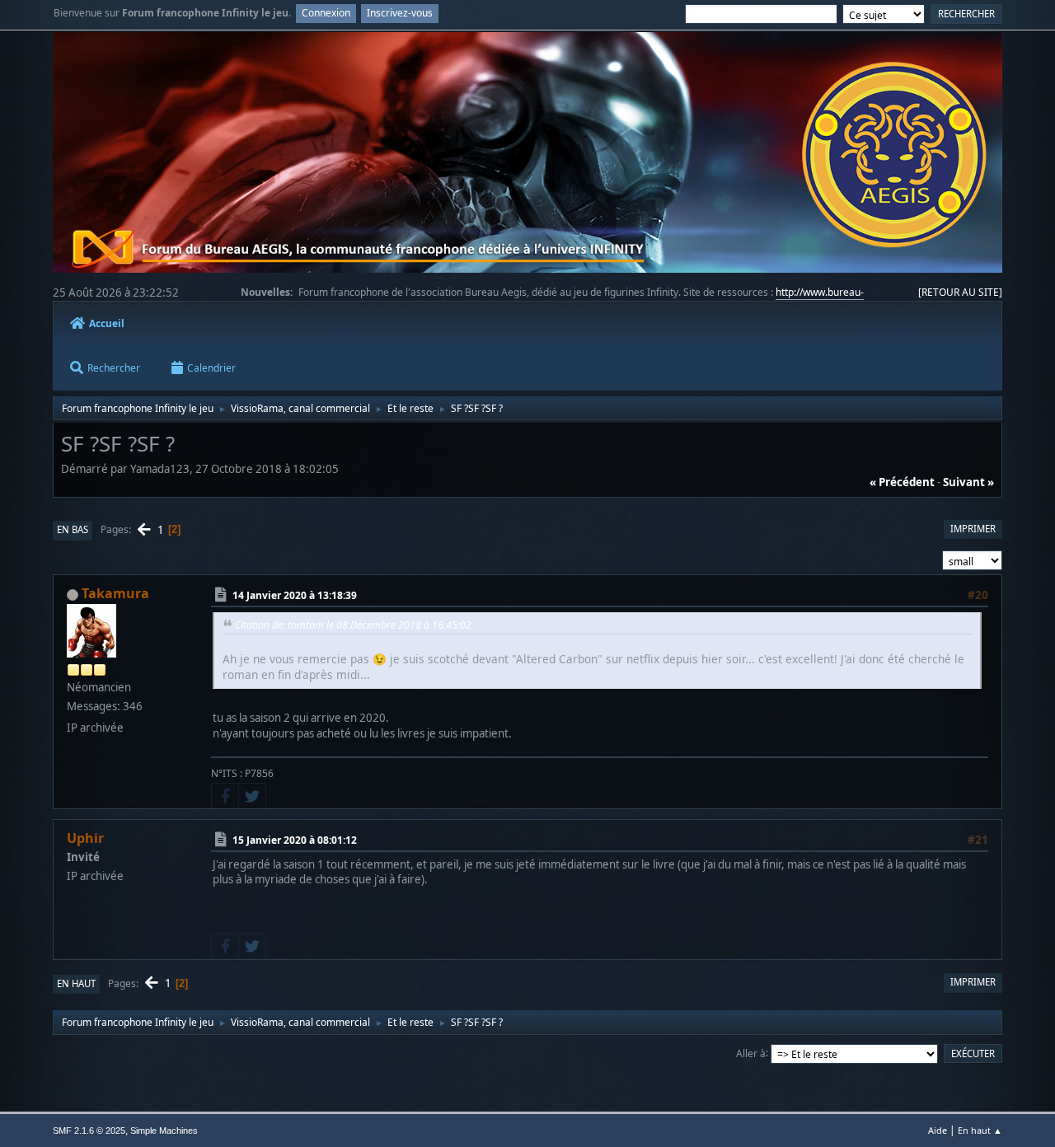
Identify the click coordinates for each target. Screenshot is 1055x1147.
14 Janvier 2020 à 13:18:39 (294, 595)
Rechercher (113, 368)
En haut (76, 983)
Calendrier (211, 368)
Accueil (106, 323)
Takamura (115, 593)
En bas (72, 529)
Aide (937, 1130)
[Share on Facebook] (225, 796)
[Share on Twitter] (252, 796)
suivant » (968, 482)
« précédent (902, 482)
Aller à (751, 1053)
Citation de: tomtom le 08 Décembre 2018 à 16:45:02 (353, 625)
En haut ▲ (980, 1130)
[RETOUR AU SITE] (960, 292)
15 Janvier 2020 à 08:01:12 (294, 840)
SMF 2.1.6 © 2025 (89, 1130)
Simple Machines (164, 1130)
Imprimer (973, 528)
